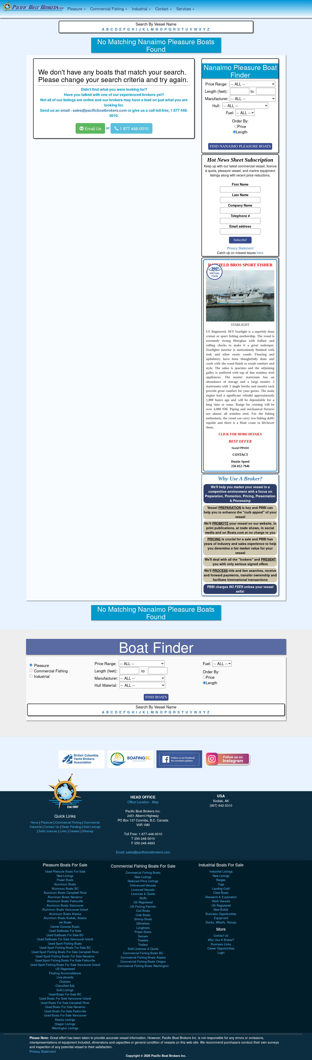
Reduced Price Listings (143, 881)
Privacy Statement (240, 248)
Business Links (221, 944)
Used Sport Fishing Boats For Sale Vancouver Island (65, 964)
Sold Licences (48, 831)
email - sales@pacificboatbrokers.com (94, 110)
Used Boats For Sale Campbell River (65, 1002)
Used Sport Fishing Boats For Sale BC (65, 947)
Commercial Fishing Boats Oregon (143, 961)
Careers (74, 831)
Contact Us (51, 826)
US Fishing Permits (143, 906)
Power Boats (65, 880)
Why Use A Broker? (221, 940)
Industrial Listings (221, 871)
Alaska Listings (65, 1019)
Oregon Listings (65, 1024)
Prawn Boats (143, 932)
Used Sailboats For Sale (65, 930)
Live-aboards (65, 977)
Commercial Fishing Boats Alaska (143, 957)
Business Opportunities (221, 914)
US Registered (65, 969)
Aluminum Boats (65, 884)
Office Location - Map (143, 802)
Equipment (221, 918)
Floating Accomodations (65, 973)
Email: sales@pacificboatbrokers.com (143, 852)
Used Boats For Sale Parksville (65, 1011)
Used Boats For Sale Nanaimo (65, 1007)
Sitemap (87, 831)
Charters (65, 981)
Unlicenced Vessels (143, 885)
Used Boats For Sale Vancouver (65, 1015)
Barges (221, 880)
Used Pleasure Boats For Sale (65, 871)
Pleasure (41, 665)
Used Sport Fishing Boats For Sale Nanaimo (65, 956)
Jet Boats (65, 922)
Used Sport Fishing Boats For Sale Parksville (65, 960)
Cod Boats (143, 910)
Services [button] (184, 8)
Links (63, 831)
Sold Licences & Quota (143, 948)
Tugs (221, 884)
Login (221, 952)
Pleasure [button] (75, 8)
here (260, 252)
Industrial (42, 676)
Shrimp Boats (143, 919)
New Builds (221, 909)
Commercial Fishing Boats (143, 872)
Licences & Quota (143, 894)
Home (34, 822)
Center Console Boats (64, 926)
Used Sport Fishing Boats (65, 943)
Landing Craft (221, 888)
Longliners (143, 927)
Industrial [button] (140, 8)
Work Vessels (221, 901)
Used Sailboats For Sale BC (65, 935)
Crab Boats (143, 915)
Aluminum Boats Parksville (65, 901)
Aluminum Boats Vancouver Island (65, 909)
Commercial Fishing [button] (107, 8)
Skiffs (143, 898)
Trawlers (142, 940)
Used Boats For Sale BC (65, 994)
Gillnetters (143, 923)
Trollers (143, 944)
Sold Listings (91, 826)
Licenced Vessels (143, 889)
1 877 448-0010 (133, 128)
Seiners (143, 936)
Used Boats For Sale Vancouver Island (65, 998)
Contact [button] (162, 8)
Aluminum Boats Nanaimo (65, 897)
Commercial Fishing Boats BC (143, 953)
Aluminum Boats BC (65, 888)
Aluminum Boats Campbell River (65, 892)
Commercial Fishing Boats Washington (143, 966)
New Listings (65, 875)
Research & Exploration (221, 897)
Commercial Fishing (51, 671)
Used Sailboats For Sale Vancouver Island (65, 939)
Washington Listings (65, 1028)
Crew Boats (221, 892)
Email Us (92, 128)
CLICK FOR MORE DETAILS (240, 434)
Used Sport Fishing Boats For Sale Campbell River (65, 952)
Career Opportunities (221, 948)
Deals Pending (71, 826)
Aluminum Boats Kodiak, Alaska (65, 918)
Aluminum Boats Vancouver (65, 905)
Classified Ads (65, 985)
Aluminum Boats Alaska (65, 914)
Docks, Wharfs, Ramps (221, 922)
